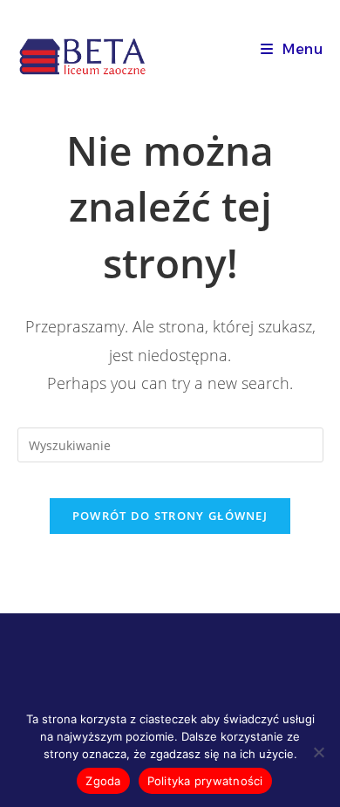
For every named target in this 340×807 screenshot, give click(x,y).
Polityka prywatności (205, 781)
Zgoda (102, 781)
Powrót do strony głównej (170, 515)
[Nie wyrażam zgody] (318, 752)
